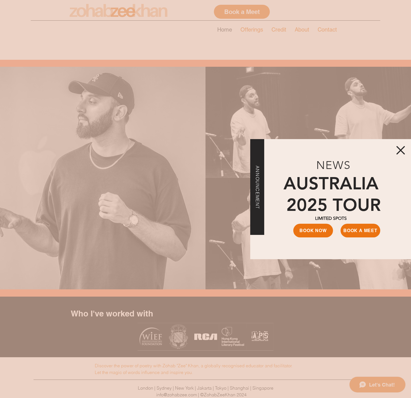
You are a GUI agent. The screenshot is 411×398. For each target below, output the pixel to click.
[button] (400, 150)
